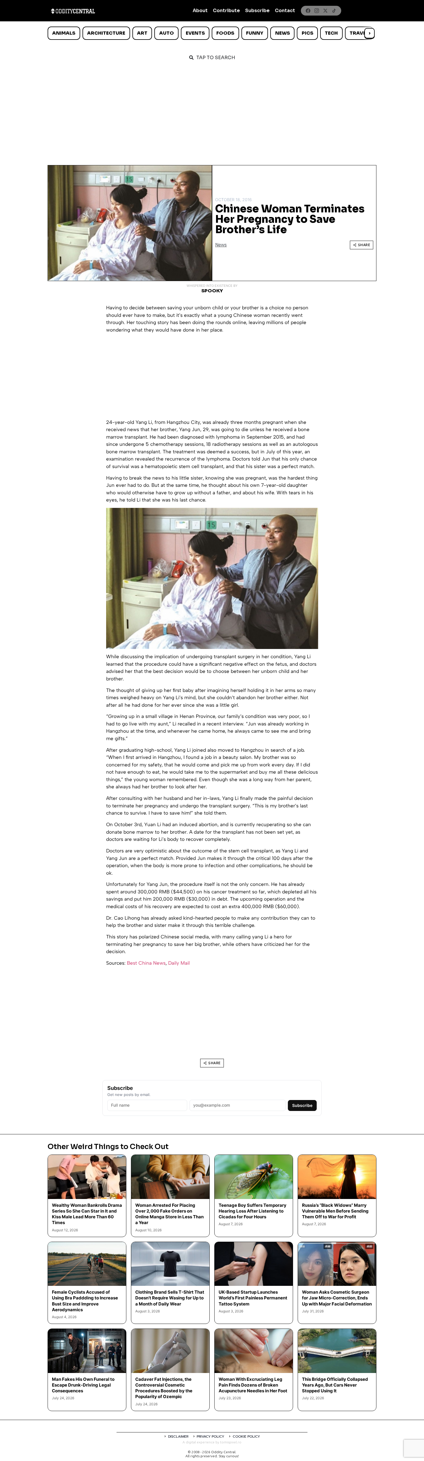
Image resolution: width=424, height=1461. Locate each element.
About (200, 11)
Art (142, 33)
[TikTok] (334, 10)
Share (364, 245)
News (282, 33)
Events (195, 33)
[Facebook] (308, 10)
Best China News (146, 963)
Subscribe (257, 11)
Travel (359, 33)
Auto (166, 33)
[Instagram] (316, 10)
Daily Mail (179, 963)
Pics (307, 33)
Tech (331, 33)
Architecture (106, 33)
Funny (254, 33)
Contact (285, 11)
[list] (212, 33)
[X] (325, 10)
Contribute (226, 11)
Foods (225, 33)
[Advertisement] (212, 110)
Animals (63, 33)
